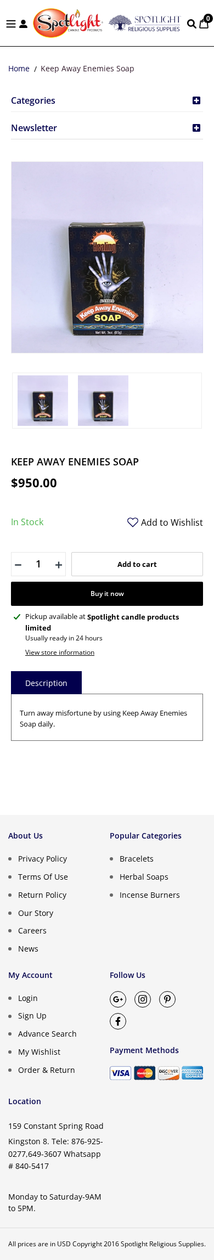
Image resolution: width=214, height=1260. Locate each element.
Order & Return (46, 1069)
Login (28, 997)
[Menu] (10, 23)
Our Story (35, 912)
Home (19, 68)
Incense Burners (150, 895)
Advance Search (47, 1033)
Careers (32, 930)
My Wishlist (39, 1052)
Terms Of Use (43, 876)
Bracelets (137, 858)
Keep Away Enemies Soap (87, 68)
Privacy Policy (42, 858)
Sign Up (32, 1015)
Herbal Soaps (144, 876)
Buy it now (107, 593)
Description (46, 683)
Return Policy (42, 895)
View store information (59, 652)
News (28, 948)
